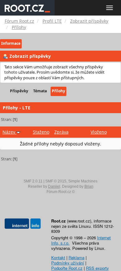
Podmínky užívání (67, 263)
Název (9, 132)
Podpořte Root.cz (67, 268)
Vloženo (99, 132)
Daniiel (54, 186)
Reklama (76, 257)
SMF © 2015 (55, 181)
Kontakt (58, 257)
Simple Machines (82, 181)
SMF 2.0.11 (33, 181)
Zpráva (61, 132)
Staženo (41, 132)
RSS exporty (97, 268)
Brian (88, 186)
